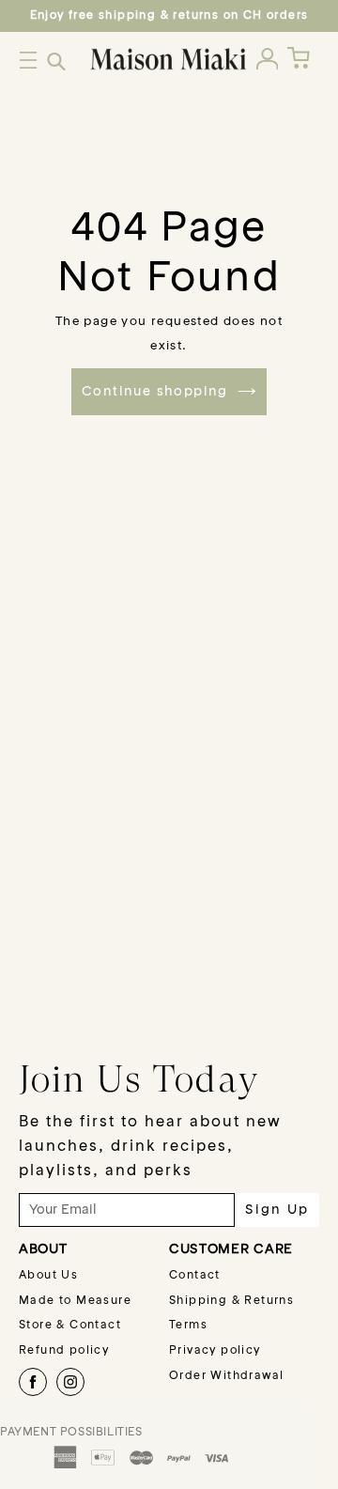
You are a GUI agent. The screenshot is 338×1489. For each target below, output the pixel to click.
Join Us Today (139, 1078)
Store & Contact (70, 1325)
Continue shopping (155, 391)
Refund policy (64, 1351)
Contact (195, 1275)
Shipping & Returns (231, 1301)
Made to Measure (75, 1301)
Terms (188, 1325)
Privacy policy (215, 1351)
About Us (48, 1275)
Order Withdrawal (226, 1376)
